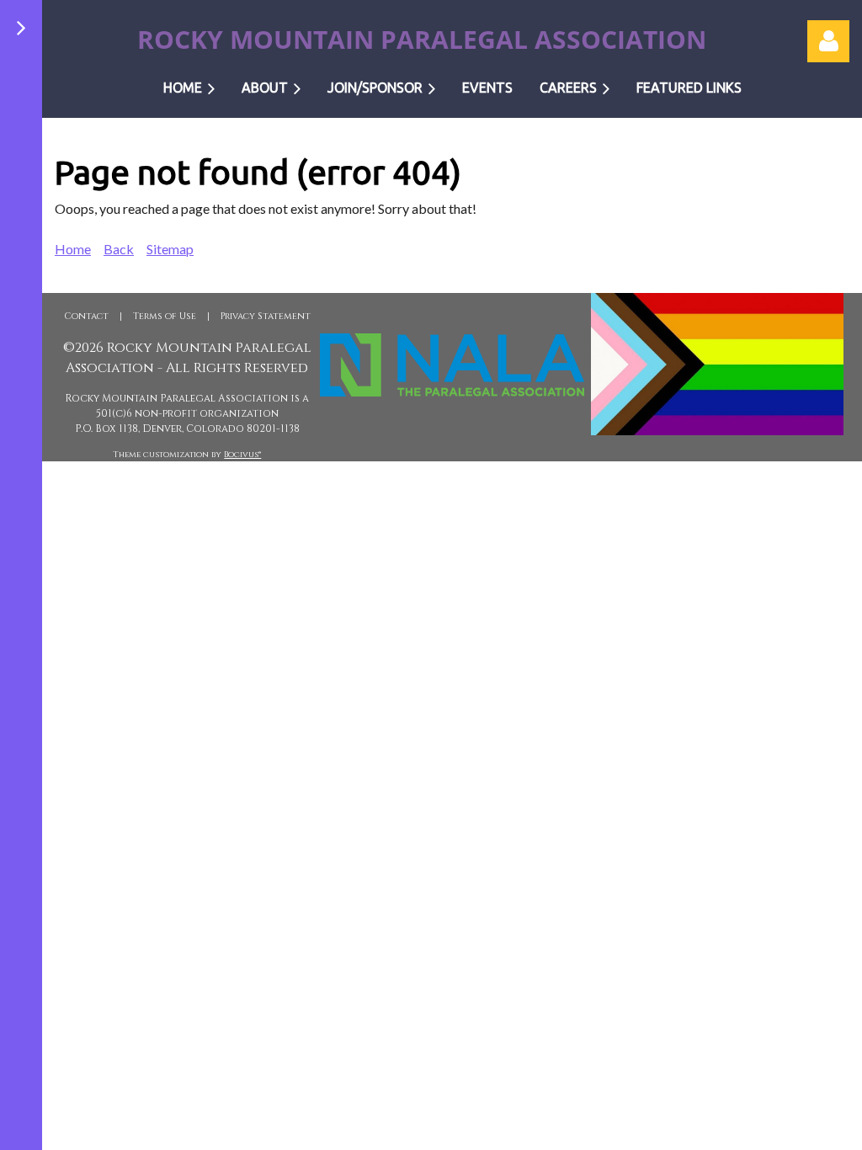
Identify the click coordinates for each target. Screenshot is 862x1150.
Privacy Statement (266, 316)
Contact (86, 316)
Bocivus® (242, 455)
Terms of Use (164, 316)
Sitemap (170, 249)
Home (73, 249)
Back (119, 249)
